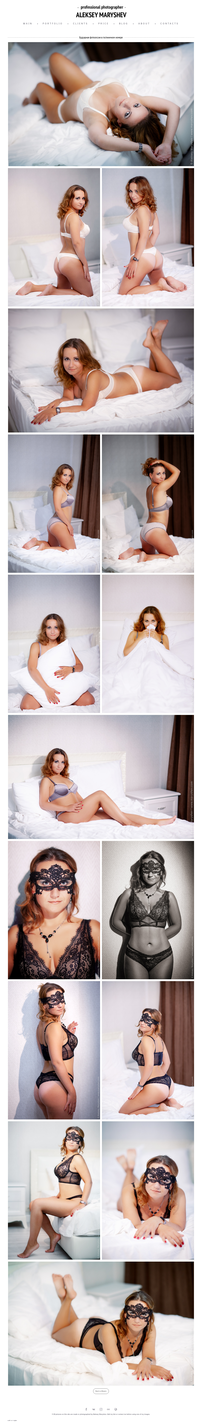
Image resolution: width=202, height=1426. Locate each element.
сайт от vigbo (12, 1420)
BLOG (123, 23)
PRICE (103, 23)
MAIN (27, 23)
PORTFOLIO (53, 23)
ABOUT (144, 23)
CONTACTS (169, 23)
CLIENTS (80, 23)
